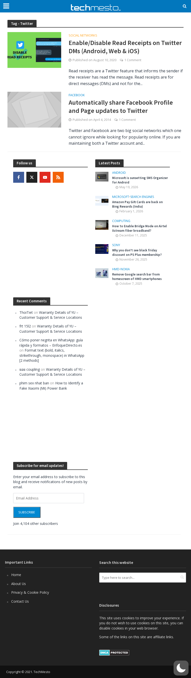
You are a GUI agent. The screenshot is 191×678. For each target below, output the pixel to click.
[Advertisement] (132, 374)
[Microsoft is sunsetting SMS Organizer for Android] (101, 176)
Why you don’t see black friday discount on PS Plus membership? (137, 252)
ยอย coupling (29, 369)
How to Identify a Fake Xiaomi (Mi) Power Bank (51, 385)
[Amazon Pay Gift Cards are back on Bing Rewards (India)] (101, 200)
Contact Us (20, 601)
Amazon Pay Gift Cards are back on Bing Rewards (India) (137, 204)
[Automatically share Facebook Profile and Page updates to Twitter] (34, 109)
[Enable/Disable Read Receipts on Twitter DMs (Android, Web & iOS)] (34, 49)
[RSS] (58, 177)
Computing (121, 221)
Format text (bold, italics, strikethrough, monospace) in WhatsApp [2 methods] (51, 355)
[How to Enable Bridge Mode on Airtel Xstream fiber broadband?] (101, 224)
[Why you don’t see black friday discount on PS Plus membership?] (101, 248)
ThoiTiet (26, 312)
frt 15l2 (25, 326)
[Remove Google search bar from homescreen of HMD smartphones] (101, 272)
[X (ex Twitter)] (31, 177)
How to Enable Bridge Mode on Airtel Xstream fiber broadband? (139, 228)
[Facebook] (18, 177)
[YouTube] (45, 177)
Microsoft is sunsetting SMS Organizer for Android (140, 180)
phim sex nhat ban (34, 383)
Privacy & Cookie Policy (30, 592)
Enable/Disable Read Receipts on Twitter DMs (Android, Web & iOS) (125, 47)
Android (119, 173)
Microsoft (120, 197)
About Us (18, 583)
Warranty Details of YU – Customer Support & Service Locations (50, 315)
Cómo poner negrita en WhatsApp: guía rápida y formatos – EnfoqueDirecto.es (51, 342)
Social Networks (83, 36)
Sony (116, 245)
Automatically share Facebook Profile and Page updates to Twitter (121, 106)
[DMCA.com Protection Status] (114, 652)
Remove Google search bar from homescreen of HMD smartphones (137, 276)
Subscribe (26, 512)
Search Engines (142, 197)
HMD (115, 269)
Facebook (77, 95)
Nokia (125, 269)
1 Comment (132, 60)
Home (16, 574)
